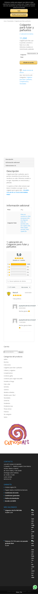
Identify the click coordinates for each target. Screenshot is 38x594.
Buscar (21, 352)
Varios (5, 417)
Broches (6, 362)
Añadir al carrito (28, 63)
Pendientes (7, 403)
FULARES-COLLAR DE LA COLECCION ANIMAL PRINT (18, 192)
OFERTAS (6, 400)
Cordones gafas (8, 376)
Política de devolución (12, 498)
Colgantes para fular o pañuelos (13, 367)
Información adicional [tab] (13, 162)
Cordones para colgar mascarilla (13, 378)
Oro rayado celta (25, 226)
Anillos (6, 359)
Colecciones (7, 365)
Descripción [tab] (9, 159)
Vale (19, 11)
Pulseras (6, 411)
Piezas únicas (7, 409)
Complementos (24, 81)
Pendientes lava (8, 406)
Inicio (5, 21)
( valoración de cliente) (26, 34)
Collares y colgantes (9, 370)
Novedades (11, 21)
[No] (36, 9)
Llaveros (6, 389)
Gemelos (6, 387)
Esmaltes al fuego (9, 381)
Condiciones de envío (11, 493)
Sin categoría (7, 414)
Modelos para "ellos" (10, 395)
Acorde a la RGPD (10, 501)
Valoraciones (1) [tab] (11, 165)
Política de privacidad (19, 15)
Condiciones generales (12, 495)
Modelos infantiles (9, 392)
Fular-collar (7, 384)
